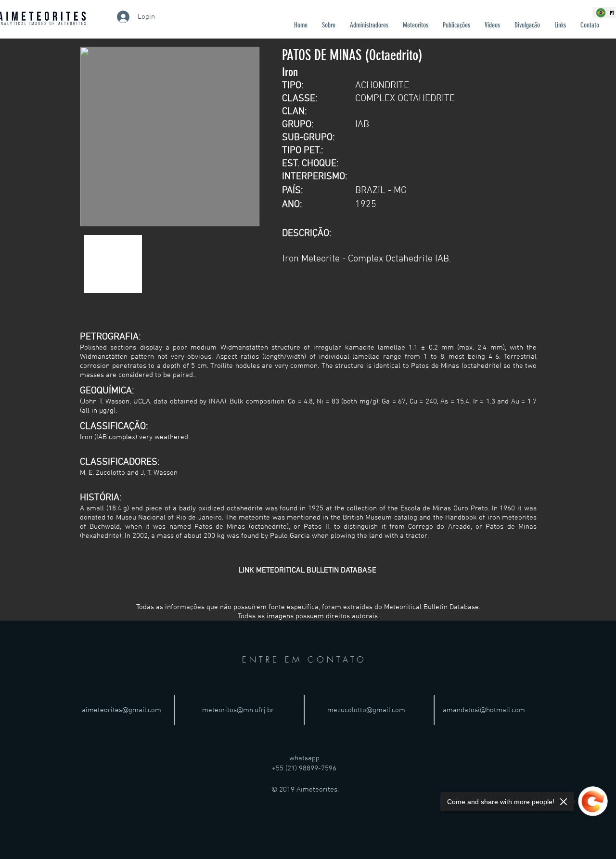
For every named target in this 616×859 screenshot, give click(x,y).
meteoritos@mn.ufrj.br (238, 710)
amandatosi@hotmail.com (484, 710)
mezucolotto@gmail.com (366, 710)
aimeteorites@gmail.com (121, 710)
